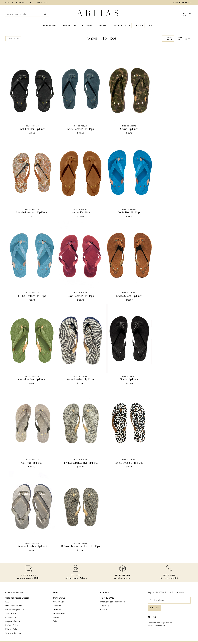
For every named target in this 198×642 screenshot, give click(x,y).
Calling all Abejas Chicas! (17, 598)
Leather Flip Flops (80, 212)
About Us (104, 605)
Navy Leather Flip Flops (80, 129)
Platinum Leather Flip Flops (32, 546)
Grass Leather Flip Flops (31, 379)
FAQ (7, 601)
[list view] (189, 38)
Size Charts (10, 613)
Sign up (154, 608)
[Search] (45, 14)
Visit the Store (24, 2)
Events (9, 2)
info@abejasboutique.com (112, 601)
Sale (149, 25)
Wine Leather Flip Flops (80, 296)
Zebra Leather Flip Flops (80, 379)
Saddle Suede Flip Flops (129, 296)
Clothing (87, 25)
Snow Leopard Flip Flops (129, 463)
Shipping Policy (12, 621)
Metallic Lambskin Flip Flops (31, 212)
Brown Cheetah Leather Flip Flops (80, 546)
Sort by (169, 38)
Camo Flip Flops (129, 129)
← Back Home (13, 38)
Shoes (137, 25)
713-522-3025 (107, 598)
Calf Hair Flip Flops (31, 463)
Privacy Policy (12, 629)
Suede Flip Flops (129, 379)
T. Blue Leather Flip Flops (32, 296)
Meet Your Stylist (183, 2)
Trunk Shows (49, 25)
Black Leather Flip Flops (31, 129)
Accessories (121, 25)
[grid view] (185, 38)
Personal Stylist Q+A (15, 609)
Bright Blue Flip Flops (129, 212)
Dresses (103, 25)
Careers (104, 609)
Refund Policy (11, 625)
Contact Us (42, 2)
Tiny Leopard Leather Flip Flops (80, 463)
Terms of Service (13, 633)
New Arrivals (70, 25)
